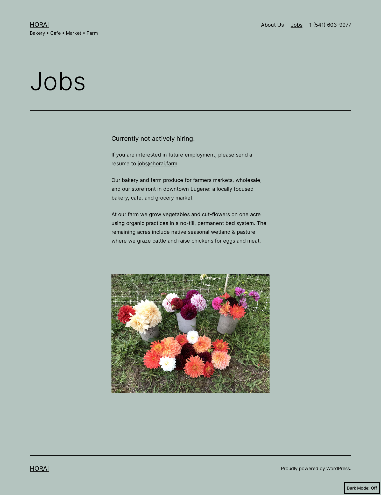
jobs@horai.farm (157, 163)
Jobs (296, 25)
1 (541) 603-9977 (330, 25)
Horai (39, 24)
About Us (272, 25)
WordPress (338, 468)
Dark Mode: (358, 488)
